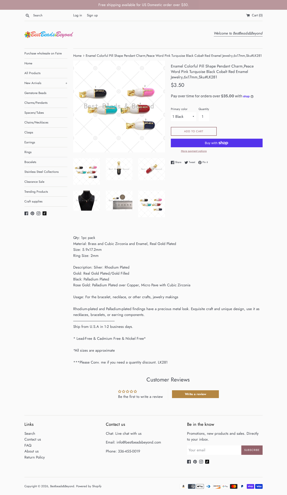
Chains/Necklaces (36, 122)
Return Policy (34, 457)
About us (31, 451)
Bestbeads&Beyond (62, 486)
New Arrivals (45, 83)
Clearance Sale (34, 181)
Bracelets (30, 162)
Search (29, 433)
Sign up (92, 15)
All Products (32, 73)
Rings (27, 152)
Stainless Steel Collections (41, 171)
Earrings (29, 142)
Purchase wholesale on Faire (43, 53)
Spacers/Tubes (34, 112)
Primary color (179, 109)
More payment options (194, 151)
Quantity (204, 109)
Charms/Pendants (35, 102)
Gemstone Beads (35, 93)
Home (28, 63)
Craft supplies (33, 201)
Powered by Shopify (89, 486)
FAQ (27, 445)
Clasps (28, 132)
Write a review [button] (195, 394)
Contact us (32, 439)
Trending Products (36, 191)
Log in (77, 15)
